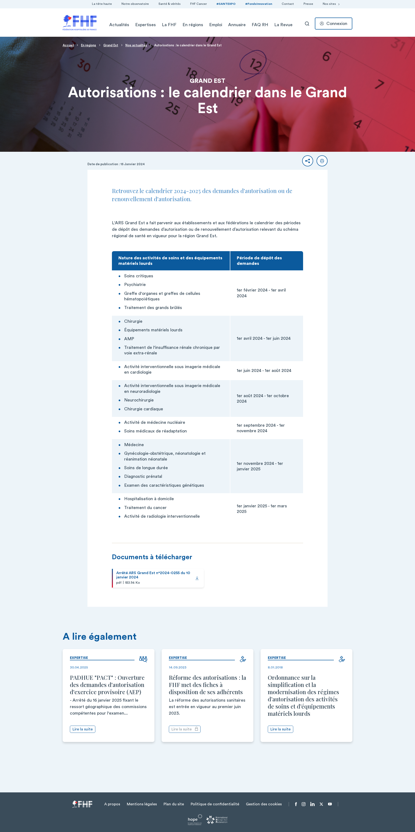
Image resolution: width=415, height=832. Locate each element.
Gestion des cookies (264, 804)
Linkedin (312, 804)
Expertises (145, 25)
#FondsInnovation (258, 3)
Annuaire (237, 25)
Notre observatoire (135, 3)
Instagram (303, 804)
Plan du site (174, 804)
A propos (112, 804)
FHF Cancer (198, 3)
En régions (193, 25)
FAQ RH (260, 25)
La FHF (169, 25)
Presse (308, 3)
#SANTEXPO (226, 3)
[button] (307, 160)
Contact (288, 3)
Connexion (336, 23)
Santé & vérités (170, 3)
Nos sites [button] (329, 3)
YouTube (330, 804)
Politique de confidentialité (215, 804)
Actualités (119, 25)
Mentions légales (142, 804)
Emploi (215, 25)
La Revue (283, 25)
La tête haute (102, 3)
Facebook (296, 804)
